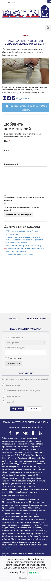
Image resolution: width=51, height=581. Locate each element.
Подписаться (13, 363)
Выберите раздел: (14, 338)
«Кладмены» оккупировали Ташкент (23, 237)
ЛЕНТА (25, 36)
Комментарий (11, 164)
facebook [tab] (14, 319)
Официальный (13, 385)
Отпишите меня (15, 358)
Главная (14, 427)
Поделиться (22, 98)
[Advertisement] (25, 285)
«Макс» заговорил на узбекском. (21, 254)
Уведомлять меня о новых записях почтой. (21, 208)
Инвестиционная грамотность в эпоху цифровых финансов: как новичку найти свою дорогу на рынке (25, 248)
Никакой (10, 402)
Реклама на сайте (32, 427)
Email (6, 150)
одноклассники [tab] (36, 319)
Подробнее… (25, 578)
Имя (6, 141)
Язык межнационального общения (23, 390)
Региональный (13, 396)
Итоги (34, 408)
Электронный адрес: (15, 347)
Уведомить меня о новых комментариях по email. (24, 199)
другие (7, 547)
